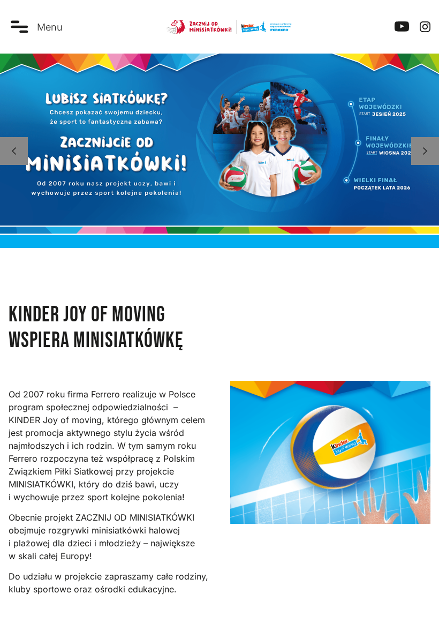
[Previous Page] (14, 151)
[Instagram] (425, 26)
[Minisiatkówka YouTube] (402, 26)
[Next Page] (425, 151)
